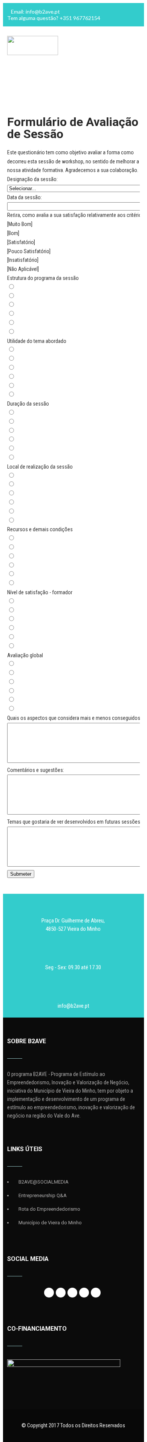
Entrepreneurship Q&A (42, 1195)
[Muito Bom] (19, 224)
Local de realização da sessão (40, 467)
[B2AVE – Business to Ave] (32, 53)
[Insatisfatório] (22, 260)
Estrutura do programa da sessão (43, 278)
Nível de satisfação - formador (39, 592)
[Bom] (13, 233)
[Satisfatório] (21, 242)
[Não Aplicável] (23, 269)
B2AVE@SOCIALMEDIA (43, 1182)
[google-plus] (72, 1292)
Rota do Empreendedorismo (49, 1209)
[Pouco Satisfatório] (29, 251)
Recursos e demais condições (40, 529)
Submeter (20, 874)
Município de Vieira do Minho (50, 1222)
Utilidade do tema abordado (36, 341)
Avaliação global (25, 655)
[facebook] (49, 1292)
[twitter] (61, 1292)
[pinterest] (96, 1292)
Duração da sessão (28, 404)
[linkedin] (84, 1292)
